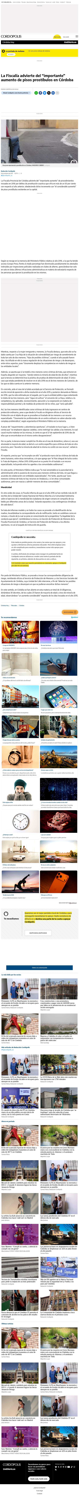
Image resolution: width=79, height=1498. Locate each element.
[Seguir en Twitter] (58, 1467)
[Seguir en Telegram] (63, 1467)
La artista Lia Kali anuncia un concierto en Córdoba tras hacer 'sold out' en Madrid (18, 1217)
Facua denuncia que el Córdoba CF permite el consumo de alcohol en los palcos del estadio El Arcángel (19, 1314)
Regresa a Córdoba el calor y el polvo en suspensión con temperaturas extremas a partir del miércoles (56, 1038)
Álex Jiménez (44, 1220)
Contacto (39, 1493)
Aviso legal (39, 1490)
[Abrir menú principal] (77, 36)
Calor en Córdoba (16, 2)
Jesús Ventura (5, 1220)
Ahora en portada (7, 1121)
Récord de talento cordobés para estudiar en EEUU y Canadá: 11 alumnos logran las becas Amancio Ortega (19, 1185)
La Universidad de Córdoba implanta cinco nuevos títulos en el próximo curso (57, 1313)
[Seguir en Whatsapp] (74, 1467)
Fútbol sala (68, 2)
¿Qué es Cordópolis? (39, 1488)
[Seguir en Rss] (56, 1469)
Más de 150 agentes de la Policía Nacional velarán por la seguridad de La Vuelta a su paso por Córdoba (57, 1281)
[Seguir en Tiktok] (72, 1467)
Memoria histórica (41, 2)
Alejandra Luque (45, 1010)
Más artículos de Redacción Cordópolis (15, 1047)
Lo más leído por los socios (11, 975)
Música (57, 2)
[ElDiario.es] (70, 42)
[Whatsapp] (36, 93)
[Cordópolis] (13, 1464)
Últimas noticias (7, 1324)
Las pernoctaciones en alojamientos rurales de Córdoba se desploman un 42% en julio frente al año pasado (58, 1248)
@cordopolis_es (7, 175)
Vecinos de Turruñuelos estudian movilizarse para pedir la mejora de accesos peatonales (19, 1280)
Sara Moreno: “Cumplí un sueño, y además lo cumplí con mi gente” (19, 1247)
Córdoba (21, 605)
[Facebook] (40, 93)
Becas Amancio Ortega (31, 2)
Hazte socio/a (57, 36)
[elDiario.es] (13, 1469)
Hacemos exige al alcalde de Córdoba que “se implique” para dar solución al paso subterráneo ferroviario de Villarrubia (58, 1112)
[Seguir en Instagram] (65, 1467)
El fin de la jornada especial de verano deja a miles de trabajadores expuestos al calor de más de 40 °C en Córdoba (19, 1038)
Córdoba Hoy (8, 42)
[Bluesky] (44, 93)
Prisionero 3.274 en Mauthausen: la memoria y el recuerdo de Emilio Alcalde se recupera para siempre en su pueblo (20, 1003)
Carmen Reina (5, 1007)
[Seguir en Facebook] (60, 1467)
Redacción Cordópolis (8, 171)
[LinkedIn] (53, 93)
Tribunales (23, 2)
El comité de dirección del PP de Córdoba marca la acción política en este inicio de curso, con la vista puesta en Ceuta (18, 1112)
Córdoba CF (62, 2)
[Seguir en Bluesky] (56, 1467)
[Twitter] (49, 93)
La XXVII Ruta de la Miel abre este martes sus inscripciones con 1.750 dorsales (58, 1078)
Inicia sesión (66, 36)
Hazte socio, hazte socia (38, 933)
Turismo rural (48, 2)
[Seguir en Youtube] (68, 1467)
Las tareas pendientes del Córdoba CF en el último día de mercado (57, 1217)
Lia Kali (53, 2)
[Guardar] (57, 93)
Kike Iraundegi (44, 1043)
